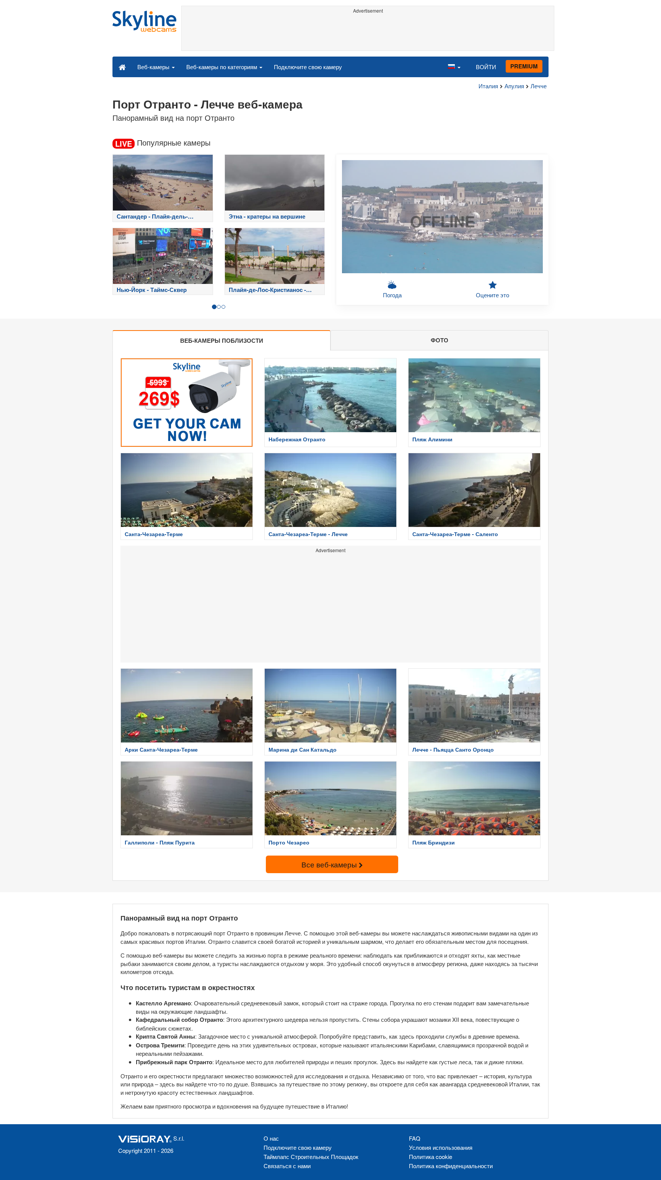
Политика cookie (430, 1156)
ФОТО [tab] (439, 340)
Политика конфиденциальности (451, 1166)
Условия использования (440, 1147)
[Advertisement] (368, 33)
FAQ (414, 1138)
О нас (271, 1138)
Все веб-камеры (330, 864)
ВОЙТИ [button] (486, 67)
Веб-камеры (154, 67)
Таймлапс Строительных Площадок (311, 1156)
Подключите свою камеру (308, 67)
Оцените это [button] (492, 295)
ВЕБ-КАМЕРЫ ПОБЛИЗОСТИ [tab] (221, 340)
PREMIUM (524, 66)
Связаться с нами (287, 1166)
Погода (392, 295)
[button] (454, 66)
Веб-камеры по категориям (222, 67)
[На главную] (122, 66)
